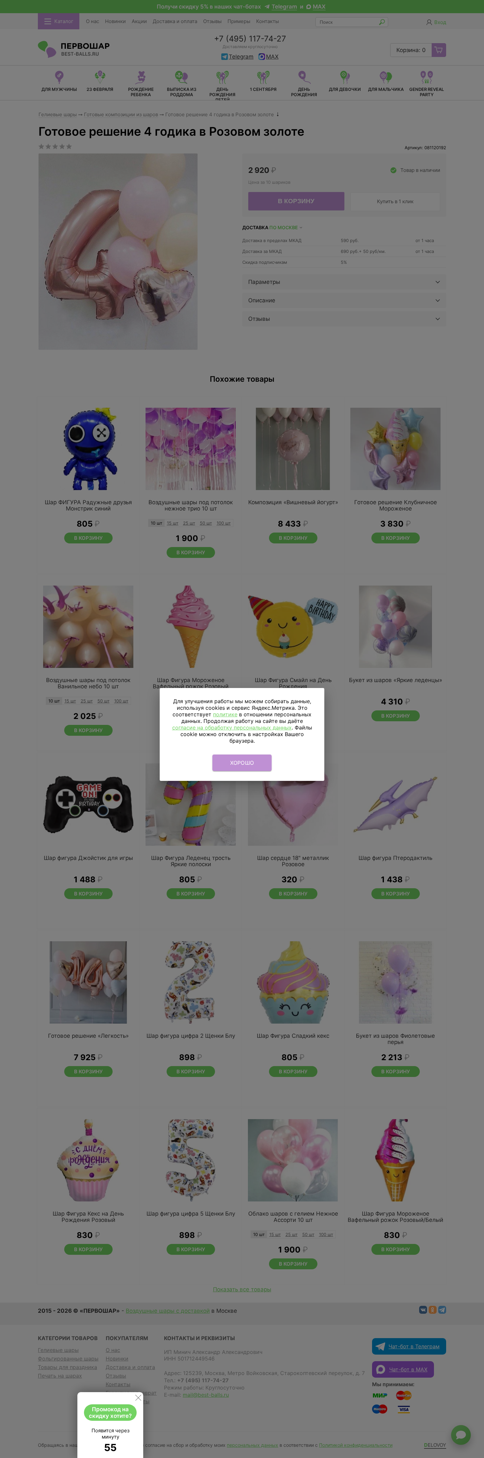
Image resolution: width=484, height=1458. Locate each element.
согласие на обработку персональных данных (232, 727)
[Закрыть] (138, 1399)
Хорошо (242, 762)
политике (225, 714)
